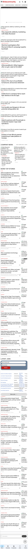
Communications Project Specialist (7, 384)
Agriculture (18, 5)
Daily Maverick (4, 336)
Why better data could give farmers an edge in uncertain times (11, 426)
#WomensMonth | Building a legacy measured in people (9, 434)
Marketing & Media (10, 5)
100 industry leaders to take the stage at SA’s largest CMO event (10, 500)
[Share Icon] (19, 179)
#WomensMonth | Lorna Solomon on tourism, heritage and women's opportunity (11, 323)
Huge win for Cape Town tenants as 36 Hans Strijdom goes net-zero (11, 297)
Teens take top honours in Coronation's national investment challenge (10, 314)
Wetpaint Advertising (21, 378)
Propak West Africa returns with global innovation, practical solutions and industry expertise (10, 342)
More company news (20, 144)
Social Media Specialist (5, 390)
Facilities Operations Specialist (6, 385)
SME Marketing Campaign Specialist (7, 386)
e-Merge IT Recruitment (21, 380)
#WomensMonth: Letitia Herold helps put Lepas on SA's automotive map (10, 281)
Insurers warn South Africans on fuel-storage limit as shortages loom (10, 525)
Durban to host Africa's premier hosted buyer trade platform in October (11, 136)
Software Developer (4, 380)
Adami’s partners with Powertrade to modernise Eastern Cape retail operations (13, 121)
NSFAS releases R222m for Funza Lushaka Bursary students (10, 226)
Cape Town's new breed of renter (10, 507)
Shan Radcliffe (3, 179)
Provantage (3, 436)
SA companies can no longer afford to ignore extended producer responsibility (9, 209)
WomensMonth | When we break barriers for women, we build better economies (10, 271)
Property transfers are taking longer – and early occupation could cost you (9, 442)
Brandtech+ (8, 412)
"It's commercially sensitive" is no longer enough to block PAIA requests (10, 235)
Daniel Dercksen (4, 221)
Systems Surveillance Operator (6, 373)
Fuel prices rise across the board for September (10, 289)
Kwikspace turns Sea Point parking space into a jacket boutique (11, 468)
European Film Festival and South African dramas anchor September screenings (11, 218)
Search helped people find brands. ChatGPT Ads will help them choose (8, 262)
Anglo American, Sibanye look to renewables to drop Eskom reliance (10, 244)
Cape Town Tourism (4, 308)
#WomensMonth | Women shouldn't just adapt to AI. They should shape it (20, 157)
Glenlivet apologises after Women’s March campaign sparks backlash (13, 47)
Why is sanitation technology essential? (9, 253)
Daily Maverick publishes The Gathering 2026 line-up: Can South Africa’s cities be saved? (7, 161)
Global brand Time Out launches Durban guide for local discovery (10, 200)
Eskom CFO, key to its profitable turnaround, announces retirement (12, 81)
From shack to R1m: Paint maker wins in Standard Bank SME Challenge (10, 451)
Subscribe (24, 536)
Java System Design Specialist (6, 375)
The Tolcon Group (21, 374)
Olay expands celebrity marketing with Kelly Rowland (13, 33)
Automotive (24, 5)
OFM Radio (3, 464)
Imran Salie (3, 284)
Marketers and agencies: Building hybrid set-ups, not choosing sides (11, 493)
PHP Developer (3, 382)
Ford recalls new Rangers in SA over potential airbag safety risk (13, 108)
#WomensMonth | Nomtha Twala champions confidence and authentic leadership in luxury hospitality (10, 352)
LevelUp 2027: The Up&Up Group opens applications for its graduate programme (10, 418)
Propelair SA (3, 256)
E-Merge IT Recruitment (21, 376)
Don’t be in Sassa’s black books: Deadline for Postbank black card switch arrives (10, 192)
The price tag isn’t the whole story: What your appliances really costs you (11, 485)
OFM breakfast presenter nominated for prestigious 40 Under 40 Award (9, 460)
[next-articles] (26, 149)
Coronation (3, 318)
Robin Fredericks (4, 356)
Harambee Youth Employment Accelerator (11, 275)
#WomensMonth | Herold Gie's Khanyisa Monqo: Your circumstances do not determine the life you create (10, 175)
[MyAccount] (25, 2)
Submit (26, 144)
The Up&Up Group (4, 421)
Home (2, 5)
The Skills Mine (22, 384)
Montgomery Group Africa (6, 345)
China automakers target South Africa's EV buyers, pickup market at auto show (10, 399)
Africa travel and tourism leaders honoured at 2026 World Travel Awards (10, 516)
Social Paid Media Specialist (6, 378)
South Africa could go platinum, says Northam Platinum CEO (10, 184)
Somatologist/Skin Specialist (6, 388)
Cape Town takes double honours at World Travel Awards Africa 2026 (10, 305)
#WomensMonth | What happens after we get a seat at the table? (12, 66)
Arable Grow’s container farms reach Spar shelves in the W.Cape (13, 94)
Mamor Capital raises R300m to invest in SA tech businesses (10, 476)
